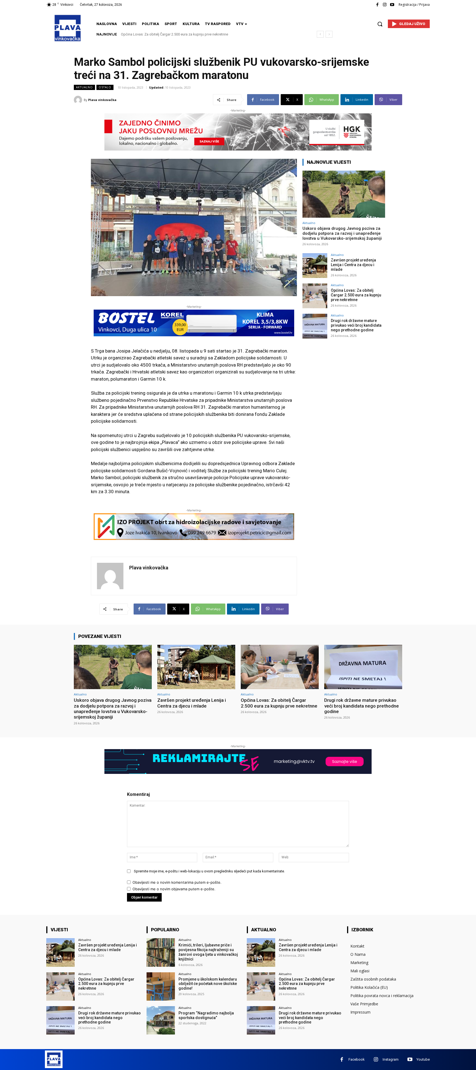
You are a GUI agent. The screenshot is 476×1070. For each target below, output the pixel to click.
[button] (380, 24)
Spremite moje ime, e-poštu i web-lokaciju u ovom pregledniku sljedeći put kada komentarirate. (209, 871)
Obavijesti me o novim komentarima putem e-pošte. (176, 882)
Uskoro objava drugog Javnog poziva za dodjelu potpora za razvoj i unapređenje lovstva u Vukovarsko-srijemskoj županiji (342, 233)
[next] (329, 34)
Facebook (356, 1059)
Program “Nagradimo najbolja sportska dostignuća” (206, 1015)
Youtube (423, 1059)
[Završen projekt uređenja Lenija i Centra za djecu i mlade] (314, 265)
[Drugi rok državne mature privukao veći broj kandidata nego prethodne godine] (314, 326)
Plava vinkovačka (102, 100)
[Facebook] (377, 5)
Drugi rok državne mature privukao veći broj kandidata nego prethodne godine (183, 34)
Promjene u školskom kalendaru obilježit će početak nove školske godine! (207, 984)
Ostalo (105, 87)
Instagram (391, 1059)
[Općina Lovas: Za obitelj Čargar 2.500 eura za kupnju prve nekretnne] (314, 295)
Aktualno (84, 87)
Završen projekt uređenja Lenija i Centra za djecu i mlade (353, 265)
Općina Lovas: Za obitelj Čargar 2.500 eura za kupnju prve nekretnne (356, 295)
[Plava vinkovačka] (79, 100)
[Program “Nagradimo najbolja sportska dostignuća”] (161, 1020)
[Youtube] (392, 5)
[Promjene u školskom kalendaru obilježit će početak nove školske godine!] (161, 986)
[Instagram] (384, 5)
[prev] (320, 34)
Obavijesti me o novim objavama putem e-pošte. (173, 889)
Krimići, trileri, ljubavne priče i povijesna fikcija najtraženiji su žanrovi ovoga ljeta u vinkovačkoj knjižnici (208, 952)
